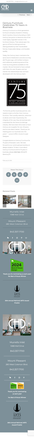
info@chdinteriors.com (21, 1)
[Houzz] (8, 237)
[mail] (26, 238)
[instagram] (17, 238)
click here (17, 152)
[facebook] (12, 238)
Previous (22, 15)
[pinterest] (21, 238)
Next (28, 15)
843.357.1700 (10, 1)
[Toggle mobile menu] (32, 10)
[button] (4, 201)
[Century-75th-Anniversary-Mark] (17, 79)
